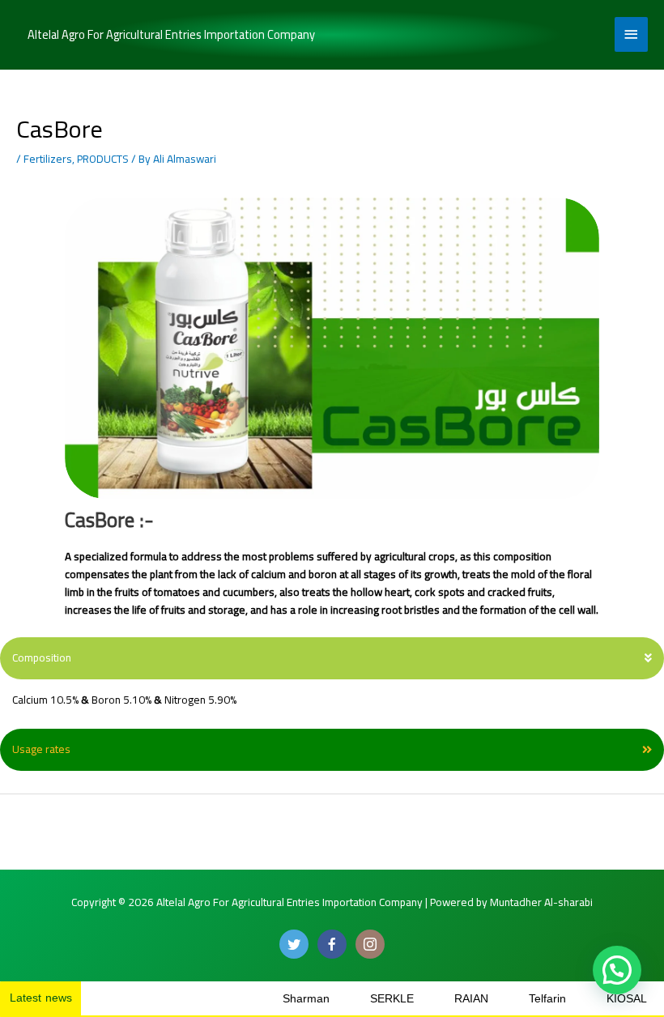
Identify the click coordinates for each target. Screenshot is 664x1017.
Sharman (281, 999)
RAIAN (446, 999)
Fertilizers (47, 158)
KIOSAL (601, 999)
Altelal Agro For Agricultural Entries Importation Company (171, 34)
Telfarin (522, 999)
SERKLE (367, 999)
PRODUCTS (103, 158)
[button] (332, 658)
